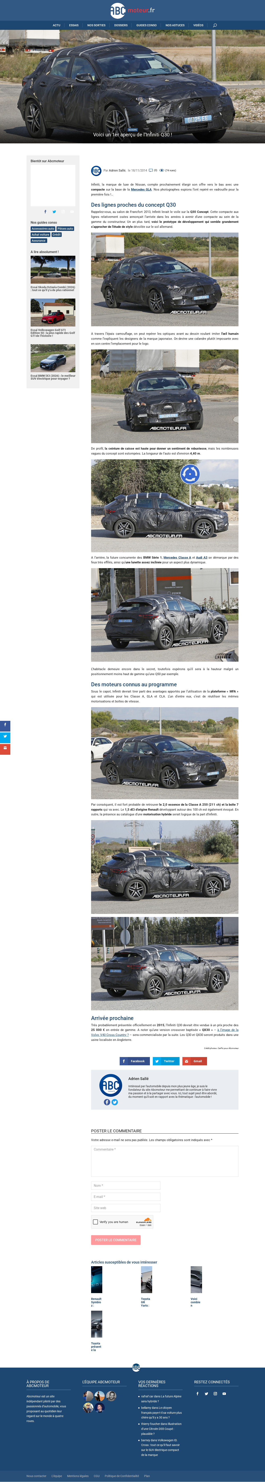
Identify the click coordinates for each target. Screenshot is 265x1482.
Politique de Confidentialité (122, 1476)
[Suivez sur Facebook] (45, 211)
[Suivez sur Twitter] (54, 211)
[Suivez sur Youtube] (72, 211)
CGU (97, 1476)
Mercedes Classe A (177, 557)
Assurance (39, 240)
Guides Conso (146, 25)
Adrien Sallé (117, 170)
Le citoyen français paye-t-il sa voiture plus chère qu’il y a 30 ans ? (161, 1412)
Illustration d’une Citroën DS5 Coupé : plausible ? (161, 1428)
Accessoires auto (43, 228)
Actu (56, 25)
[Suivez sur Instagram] (63, 211)
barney (145, 1440)
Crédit (57, 234)
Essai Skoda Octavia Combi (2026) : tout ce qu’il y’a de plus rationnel (53, 289)
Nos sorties (96, 25)
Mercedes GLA (141, 189)
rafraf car (147, 1396)
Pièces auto (65, 228)
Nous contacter (36, 1476)
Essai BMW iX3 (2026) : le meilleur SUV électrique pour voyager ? (53, 377)
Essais (73, 25)
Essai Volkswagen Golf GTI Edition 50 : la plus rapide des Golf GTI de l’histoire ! (53, 332)
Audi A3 (201, 557)
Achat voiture (40, 234)
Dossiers (121, 25)
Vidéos (198, 25)
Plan (147, 1476)
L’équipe (57, 1476)
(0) (155, 170)
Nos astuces (175, 25)
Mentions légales (78, 1476)
